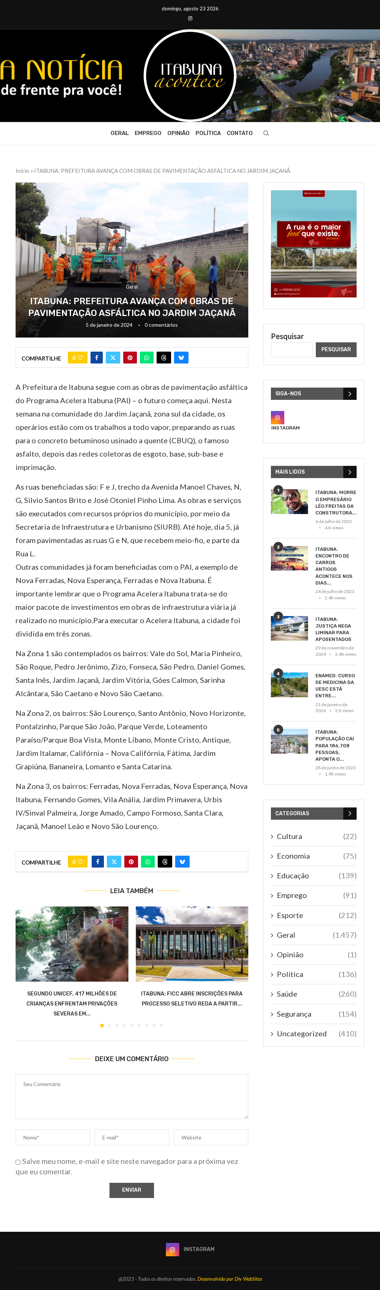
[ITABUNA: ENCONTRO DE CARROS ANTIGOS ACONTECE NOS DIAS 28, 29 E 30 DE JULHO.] (289, 558)
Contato (240, 133)
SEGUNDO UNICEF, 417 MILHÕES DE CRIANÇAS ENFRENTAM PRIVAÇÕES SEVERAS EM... (71, 1004)
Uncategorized (317, 1033)
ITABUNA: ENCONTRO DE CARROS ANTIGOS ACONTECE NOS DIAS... (334, 566)
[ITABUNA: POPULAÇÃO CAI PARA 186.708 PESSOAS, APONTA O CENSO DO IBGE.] (289, 741)
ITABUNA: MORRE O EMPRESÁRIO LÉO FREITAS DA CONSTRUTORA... (336, 503)
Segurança (317, 1013)
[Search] (266, 133)
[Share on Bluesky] (181, 357)
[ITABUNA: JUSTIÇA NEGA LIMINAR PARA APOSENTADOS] (289, 628)
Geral (120, 133)
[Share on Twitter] (113, 357)
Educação (317, 875)
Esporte (317, 915)
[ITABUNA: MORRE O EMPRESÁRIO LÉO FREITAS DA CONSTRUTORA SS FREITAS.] (289, 501)
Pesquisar (287, 336)
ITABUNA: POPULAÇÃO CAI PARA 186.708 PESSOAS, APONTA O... (334, 745)
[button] (25, 966)
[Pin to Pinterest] (130, 357)
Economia (317, 855)
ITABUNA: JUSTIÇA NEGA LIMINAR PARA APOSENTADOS (333, 629)
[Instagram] (190, 18)
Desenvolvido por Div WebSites (229, 1279)
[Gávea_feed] (314, 194)
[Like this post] (80, 357)
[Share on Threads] (164, 357)
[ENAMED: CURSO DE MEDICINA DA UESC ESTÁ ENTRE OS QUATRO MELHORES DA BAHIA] (289, 684)
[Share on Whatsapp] (147, 357)
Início (22, 170)
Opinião (178, 133)
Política (208, 133)
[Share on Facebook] (97, 357)
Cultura (317, 836)
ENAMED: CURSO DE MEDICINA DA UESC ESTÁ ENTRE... (335, 686)
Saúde (317, 993)
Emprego (148, 133)
